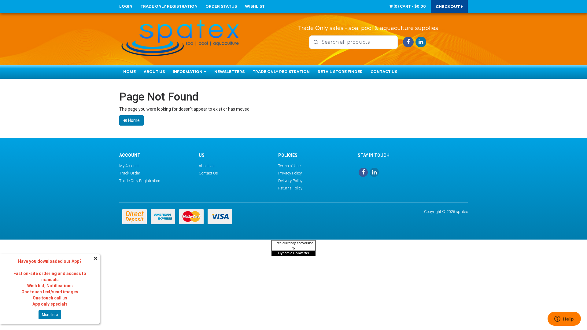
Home (129, 71)
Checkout (448, 6)
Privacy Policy (290, 173)
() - (409, 6)
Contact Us (384, 71)
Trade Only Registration (169, 6)
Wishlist (255, 6)
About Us (154, 71)
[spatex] (180, 36)
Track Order (129, 173)
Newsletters (229, 71)
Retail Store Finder (340, 71)
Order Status (221, 6)
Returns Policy (290, 188)
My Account (129, 165)
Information (188, 71)
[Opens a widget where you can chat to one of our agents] (564, 319)
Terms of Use (289, 165)
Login (125, 6)
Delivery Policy (290, 180)
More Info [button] (50, 315)
